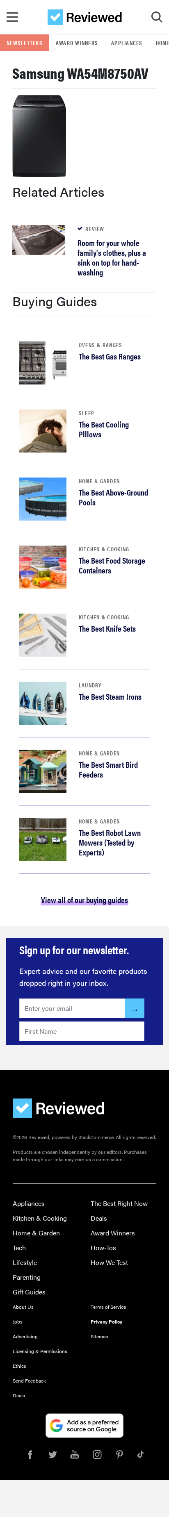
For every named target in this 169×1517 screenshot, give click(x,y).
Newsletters (25, 43)
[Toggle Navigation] (12, 17)
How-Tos (103, 1247)
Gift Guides (29, 1291)
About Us (23, 1306)
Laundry (90, 685)
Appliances (127, 43)
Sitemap (99, 1336)
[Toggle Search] (156, 17)
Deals (99, 1218)
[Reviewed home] (85, 17)
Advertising (25, 1336)
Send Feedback (29, 1380)
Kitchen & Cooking (104, 549)
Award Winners (77, 43)
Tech (19, 1247)
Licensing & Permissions (40, 1351)
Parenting (27, 1277)
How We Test (109, 1262)
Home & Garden (99, 481)
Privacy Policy (106, 1321)
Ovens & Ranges (101, 344)
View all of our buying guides (84, 899)
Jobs (18, 1321)
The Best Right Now (119, 1203)
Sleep (86, 412)
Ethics (19, 1365)
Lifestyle (25, 1262)
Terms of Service (108, 1306)
